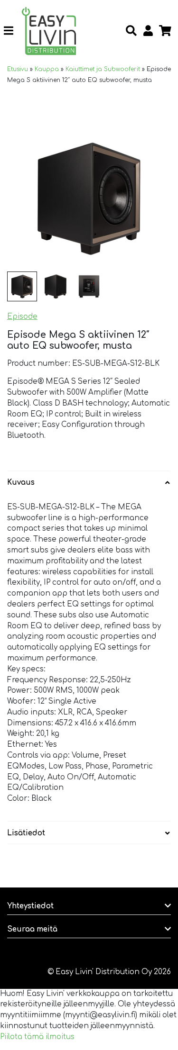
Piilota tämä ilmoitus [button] (37, 1037)
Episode (22, 317)
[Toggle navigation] (12, 31)
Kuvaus (21, 483)
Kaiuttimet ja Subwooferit (103, 69)
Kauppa (47, 69)
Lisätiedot (26, 833)
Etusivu (17, 69)
